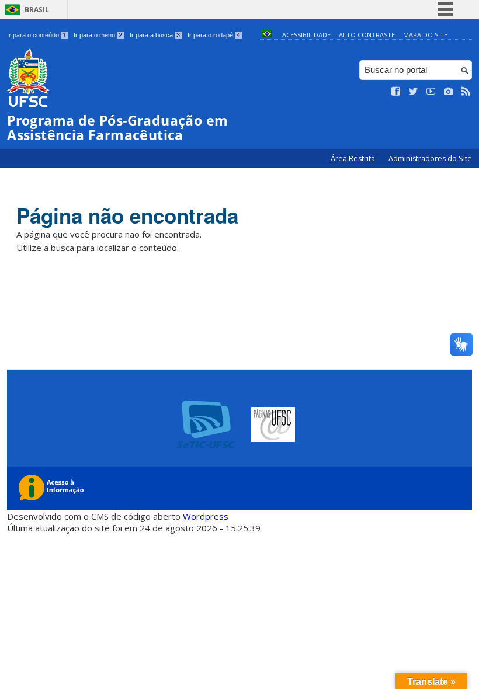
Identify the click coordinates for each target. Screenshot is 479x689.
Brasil (37, 10)
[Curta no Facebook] (396, 91)
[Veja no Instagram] (448, 91)
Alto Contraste (367, 34)
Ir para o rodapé (214, 35)
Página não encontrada (127, 215)
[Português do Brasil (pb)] (267, 34)
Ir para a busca (155, 35)
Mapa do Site (425, 34)
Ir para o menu (98, 35)
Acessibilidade (306, 34)
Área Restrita (354, 158)
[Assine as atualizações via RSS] (466, 91)
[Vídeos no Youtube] (431, 91)
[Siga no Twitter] (413, 91)
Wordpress (205, 516)
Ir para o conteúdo (36, 35)
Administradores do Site (430, 158)
